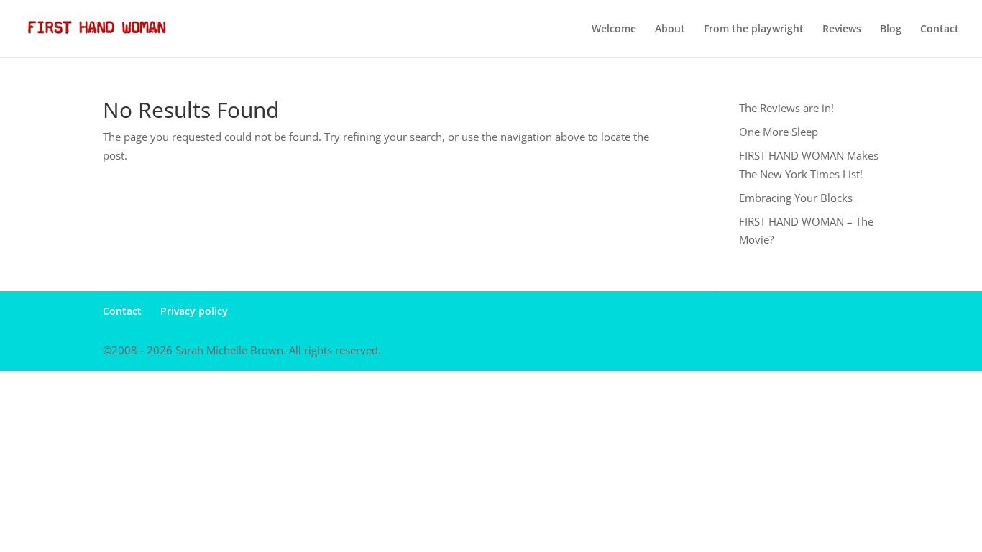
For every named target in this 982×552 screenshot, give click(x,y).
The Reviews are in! (786, 108)
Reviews (841, 29)
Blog (890, 29)
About (670, 29)
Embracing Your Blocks (796, 197)
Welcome (614, 29)
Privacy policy (194, 311)
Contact (939, 29)
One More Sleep (778, 131)
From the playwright (754, 29)
